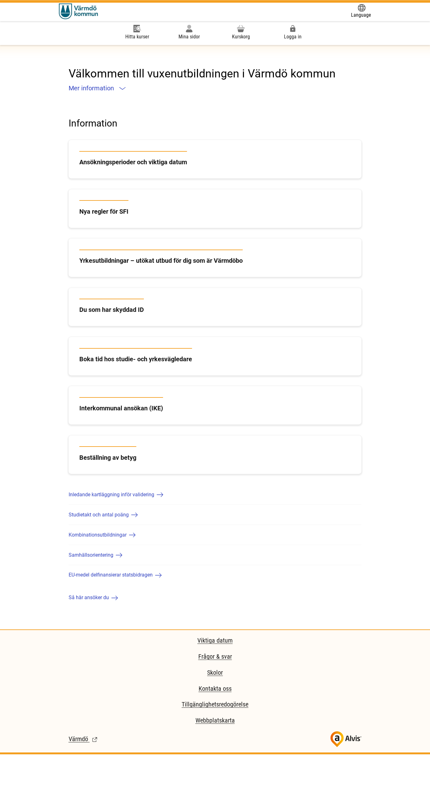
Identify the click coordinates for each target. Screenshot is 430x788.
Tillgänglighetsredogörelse (215, 704)
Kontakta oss (215, 688)
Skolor (215, 672)
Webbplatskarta (215, 720)
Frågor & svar (215, 656)
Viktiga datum (215, 640)
